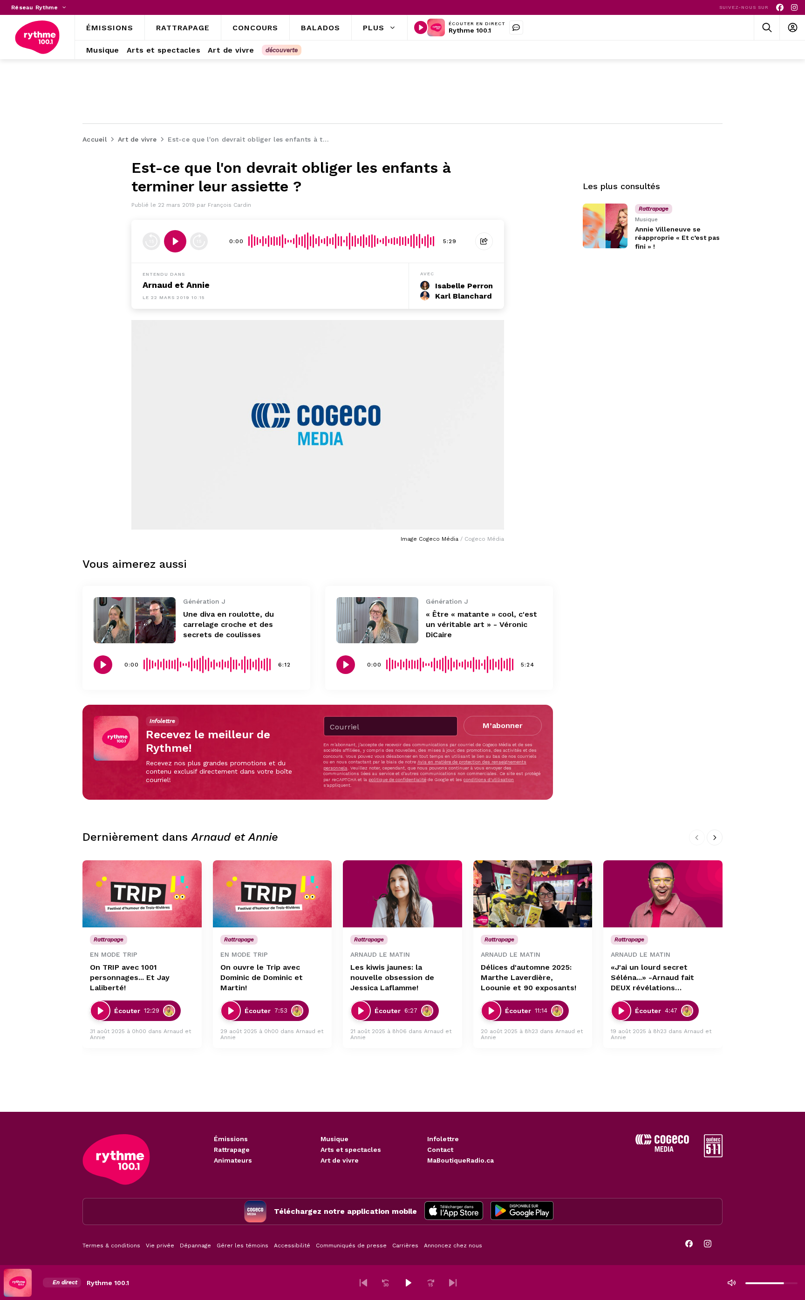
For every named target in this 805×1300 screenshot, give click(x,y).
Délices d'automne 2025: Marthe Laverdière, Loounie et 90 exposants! (528, 977)
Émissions (231, 1139)
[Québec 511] (713, 1154)
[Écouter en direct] (420, 27)
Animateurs (233, 1160)
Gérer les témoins (242, 1245)
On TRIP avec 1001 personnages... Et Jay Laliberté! (130, 977)
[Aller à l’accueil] (37, 37)
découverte (282, 50)
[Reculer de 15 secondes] (151, 241)
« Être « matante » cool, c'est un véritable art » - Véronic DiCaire (481, 624)
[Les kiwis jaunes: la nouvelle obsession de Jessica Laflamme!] (402, 893)
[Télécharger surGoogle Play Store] (522, 1211)
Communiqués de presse (351, 1245)
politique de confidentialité (397, 779)
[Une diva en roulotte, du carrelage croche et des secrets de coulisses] (135, 620)
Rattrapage (232, 1149)
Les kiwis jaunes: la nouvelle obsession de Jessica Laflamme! (392, 977)
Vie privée (160, 1245)
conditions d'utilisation (489, 779)
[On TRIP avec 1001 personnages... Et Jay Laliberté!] (142, 893)
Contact (440, 1149)
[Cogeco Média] (662, 1149)
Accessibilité (292, 1245)
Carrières (405, 1245)
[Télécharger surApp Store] (453, 1211)
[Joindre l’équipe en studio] (516, 27)
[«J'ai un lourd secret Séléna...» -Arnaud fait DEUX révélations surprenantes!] (663, 893)
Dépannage (195, 1245)
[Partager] (484, 241)
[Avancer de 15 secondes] (199, 241)
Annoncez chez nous (453, 1245)
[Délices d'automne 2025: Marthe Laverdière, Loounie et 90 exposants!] (533, 893)
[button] (363, 1282)
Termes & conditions (111, 1245)
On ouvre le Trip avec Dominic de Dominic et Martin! (261, 977)
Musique (334, 1139)
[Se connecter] (792, 28)
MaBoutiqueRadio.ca (460, 1160)
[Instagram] (794, 7)
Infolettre (443, 1139)
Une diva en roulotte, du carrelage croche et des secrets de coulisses (228, 624)
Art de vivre (340, 1160)
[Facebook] (780, 7)
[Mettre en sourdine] (731, 1282)
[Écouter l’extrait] (175, 241)
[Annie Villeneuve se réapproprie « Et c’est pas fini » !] (605, 226)
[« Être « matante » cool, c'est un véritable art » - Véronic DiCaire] (377, 620)
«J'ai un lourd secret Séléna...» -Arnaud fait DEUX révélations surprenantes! (652, 978)
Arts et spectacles (351, 1149)
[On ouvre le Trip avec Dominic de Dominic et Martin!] (272, 893)
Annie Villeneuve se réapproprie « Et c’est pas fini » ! (677, 237)
